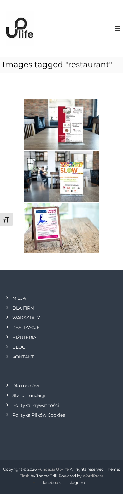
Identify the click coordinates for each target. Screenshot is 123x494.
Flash (25, 475)
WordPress (93, 475)
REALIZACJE (25, 327)
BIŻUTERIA (24, 337)
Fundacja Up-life (53, 469)
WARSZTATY (26, 318)
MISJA (19, 298)
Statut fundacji (28, 395)
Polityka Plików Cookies (38, 415)
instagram (75, 482)
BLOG (19, 347)
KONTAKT (23, 357)
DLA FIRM (23, 308)
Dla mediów (25, 386)
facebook (52, 482)
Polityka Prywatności (35, 405)
